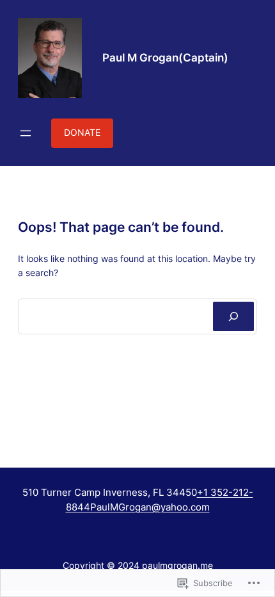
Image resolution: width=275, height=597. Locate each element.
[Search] (233, 316)
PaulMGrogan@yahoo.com (150, 507)
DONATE (82, 132)
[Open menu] (25, 133)
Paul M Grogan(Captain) (165, 57)
